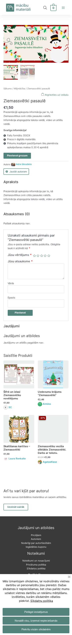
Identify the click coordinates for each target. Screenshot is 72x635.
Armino (47, 404)
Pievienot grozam (17, 155)
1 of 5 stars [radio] (34, 255)
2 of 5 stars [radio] (38, 255)
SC (10, 407)
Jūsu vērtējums (20, 255)
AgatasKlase (50, 461)
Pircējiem (36, 535)
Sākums (7, 88)
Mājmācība (19, 88)
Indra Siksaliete (24, 164)
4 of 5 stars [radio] (45, 255)
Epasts (11, 297)
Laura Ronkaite (17, 458)
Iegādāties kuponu (36, 546)
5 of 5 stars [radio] (48, 255)
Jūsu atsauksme (20, 261)
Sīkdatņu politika (36, 568)
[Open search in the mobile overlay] (45, 7)
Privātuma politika (36, 564)
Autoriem (36, 539)
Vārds (11, 283)
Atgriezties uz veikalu (56, 94)
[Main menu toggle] (63, 7)
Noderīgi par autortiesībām (36, 543)
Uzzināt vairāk (15, 506)
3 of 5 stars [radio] (41, 255)
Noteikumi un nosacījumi (36, 560)
